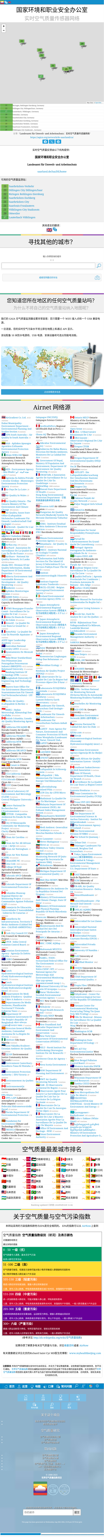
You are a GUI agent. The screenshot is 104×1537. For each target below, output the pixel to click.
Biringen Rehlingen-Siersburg (24, 194)
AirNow (86, 1225)
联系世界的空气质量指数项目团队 (50, 1421)
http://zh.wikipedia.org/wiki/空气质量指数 (57, 1337)
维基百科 (69, 1345)
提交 (77, 1512)
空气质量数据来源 (50, 1455)
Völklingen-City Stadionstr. (22, 209)
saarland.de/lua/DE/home (52, 171)
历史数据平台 (50, 1469)
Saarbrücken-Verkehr (19, 186)
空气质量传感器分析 (50, 1442)
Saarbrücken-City (16, 201)
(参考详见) (49, 1286)
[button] (4, 26)
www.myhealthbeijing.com (85, 1353)
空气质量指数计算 (50, 1458)
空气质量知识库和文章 (50, 1436)
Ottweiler (12, 213)
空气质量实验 (50, 1439)
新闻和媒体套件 (50, 1424)
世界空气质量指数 (20, 1369)
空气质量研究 (50, 1430)
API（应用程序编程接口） (50, 1466)
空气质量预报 (50, 1460)
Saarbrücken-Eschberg (19, 197)
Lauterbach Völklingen (19, 217)
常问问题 (50, 1449)
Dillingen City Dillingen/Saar (23, 190)
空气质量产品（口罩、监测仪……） (50, 1463)
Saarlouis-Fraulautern (19, 205)
